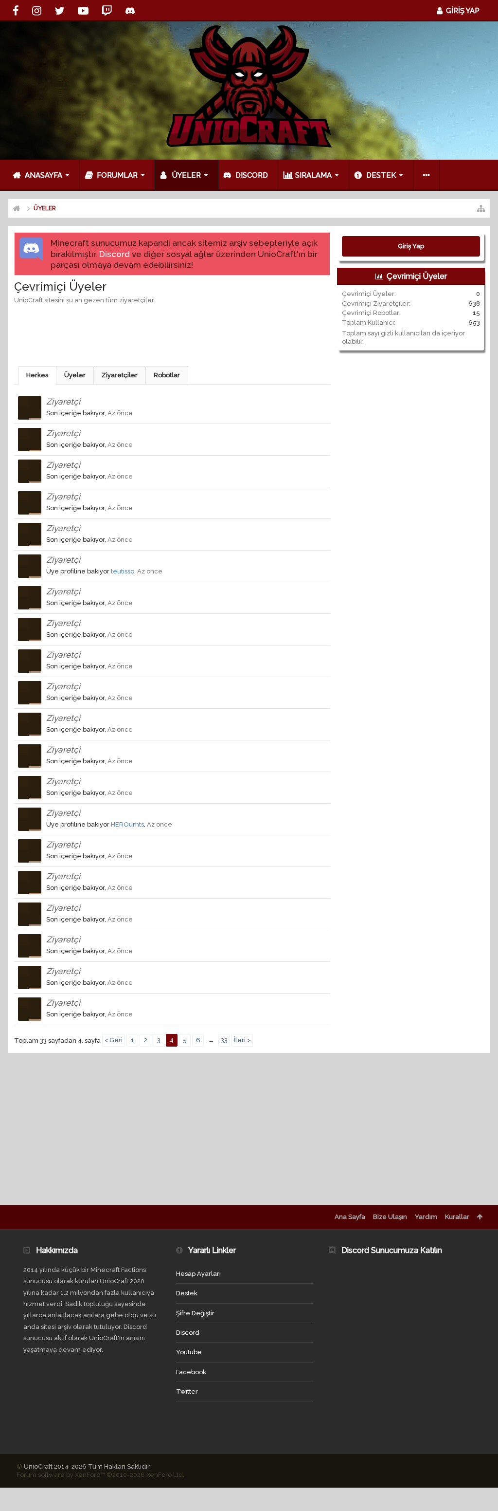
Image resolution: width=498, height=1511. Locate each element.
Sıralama (313, 175)
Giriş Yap (411, 246)
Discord (114, 254)
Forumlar (117, 175)
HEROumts (127, 824)
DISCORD (251, 175)
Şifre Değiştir (195, 1313)
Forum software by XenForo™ (100, 1474)
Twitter (187, 1391)
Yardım (426, 1216)
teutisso (122, 571)
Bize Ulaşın (390, 1216)
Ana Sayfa (350, 1216)
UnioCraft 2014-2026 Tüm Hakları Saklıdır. (87, 1466)
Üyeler (186, 175)
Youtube (189, 1352)
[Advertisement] (191, 334)
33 (224, 1040)
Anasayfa (43, 175)
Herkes (37, 375)
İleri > (242, 1040)
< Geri (114, 1040)
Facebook (191, 1372)
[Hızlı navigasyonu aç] (481, 208)
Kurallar (457, 1216)
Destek (381, 175)
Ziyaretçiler (120, 375)
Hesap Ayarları (198, 1273)
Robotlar (167, 375)
